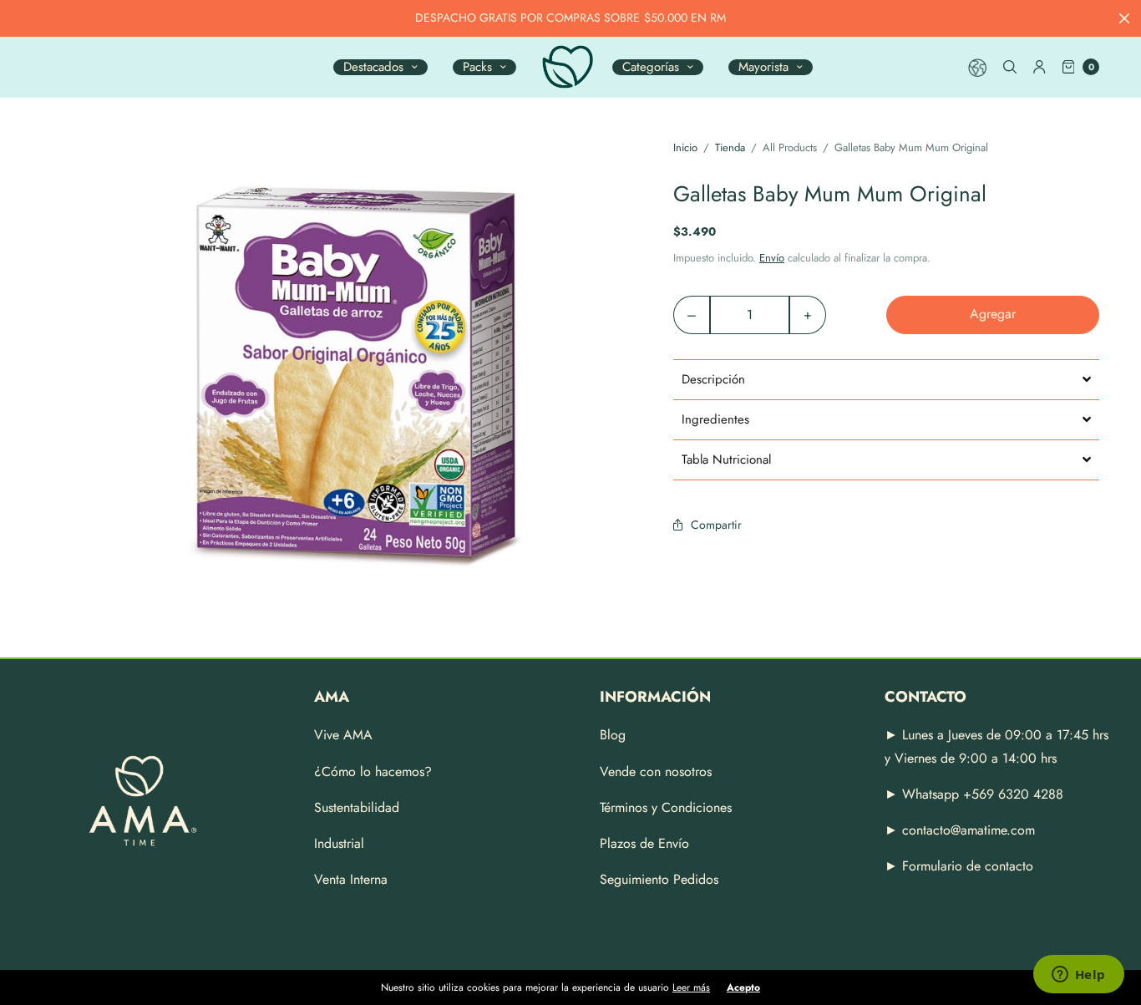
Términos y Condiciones (666, 807)
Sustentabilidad (356, 807)
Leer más (691, 987)
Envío (771, 258)
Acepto (743, 987)
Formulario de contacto (967, 866)
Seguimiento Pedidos (659, 879)
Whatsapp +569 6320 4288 (980, 794)
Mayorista (763, 67)
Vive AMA (343, 734)
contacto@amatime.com (968, 830)
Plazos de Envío (644, 843)
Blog (613, 734)
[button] (886, 379)
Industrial (339, 843)
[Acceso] (1039, 67)
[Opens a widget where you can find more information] (1078, 976)
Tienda (730, 147)
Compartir (716, 524)
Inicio (685, 147)
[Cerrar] (1124, 18)
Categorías (650, 67)
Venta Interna (351, 879)
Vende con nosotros (656, 771)
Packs (477, 67)
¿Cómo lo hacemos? (373, 771)
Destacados (373, 67)
